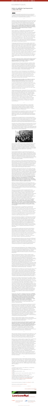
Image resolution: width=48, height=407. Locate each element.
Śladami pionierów (25, 0)
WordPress (29, 405)
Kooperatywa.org (22, 405)
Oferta (21, 0)
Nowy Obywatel (24, 384)
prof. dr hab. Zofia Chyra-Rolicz (16, 11)
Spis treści (18, 0)
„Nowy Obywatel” (28, 382)
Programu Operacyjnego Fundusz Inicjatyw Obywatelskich (32, 401)
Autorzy (15, 0)
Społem (30, 0)
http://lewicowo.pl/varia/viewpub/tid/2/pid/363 (26, 378)
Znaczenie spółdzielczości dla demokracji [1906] (30, 389)
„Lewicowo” (21, 401)
